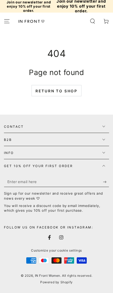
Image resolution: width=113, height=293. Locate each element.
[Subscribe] (106, 182)
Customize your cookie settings (56, 250)
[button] (92, 21)
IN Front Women (47, 276)
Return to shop (56, 91)
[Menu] (7, 21)
